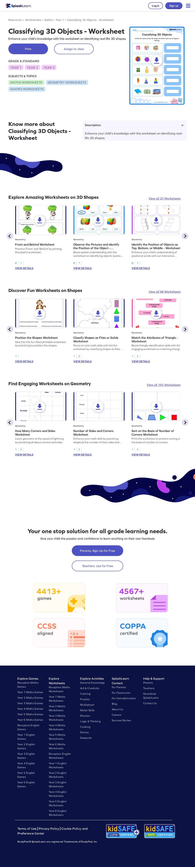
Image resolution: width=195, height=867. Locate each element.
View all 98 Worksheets (165, 291)
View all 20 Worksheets (165, 198)
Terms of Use (27, 828)
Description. (93, 125)
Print (28, 49)
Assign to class (74, 49)
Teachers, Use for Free (97, 566)
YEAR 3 (48, 67)
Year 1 (60, 20)
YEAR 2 (32, 67)
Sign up (173, 5)
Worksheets (33, 20)
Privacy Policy (49, 828)
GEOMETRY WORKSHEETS (67, 82)
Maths (48, 20)
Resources (15, 20)
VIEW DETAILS (24, 268)
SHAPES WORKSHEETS (26, 89)
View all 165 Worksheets (164, 385)
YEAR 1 (15, 67)
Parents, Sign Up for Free (97, 550)
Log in (155, 5)
